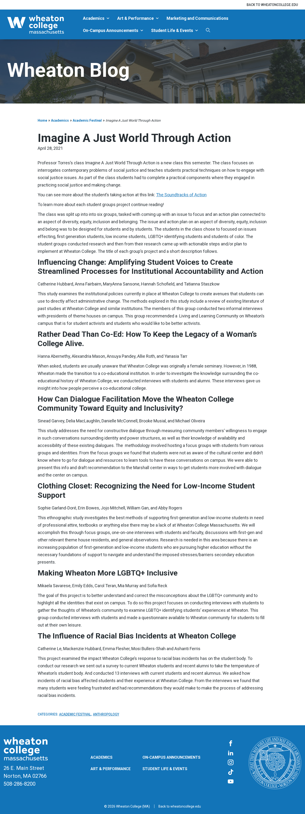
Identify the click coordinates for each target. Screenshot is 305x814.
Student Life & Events (172, 30)
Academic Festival (87, 120)
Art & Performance (135, 18)
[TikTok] (231, 772)
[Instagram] (231, 762)
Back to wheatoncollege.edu (272, 5)
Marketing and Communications (197, 18)
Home (42, 120)
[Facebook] (231, 743)
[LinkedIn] (231, 753)
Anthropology (106, 714)
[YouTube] (231, 782)
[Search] (208, 30)
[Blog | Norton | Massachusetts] (43, 24)
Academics (93, 18)
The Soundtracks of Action (181, 194)
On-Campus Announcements (110, 30)
